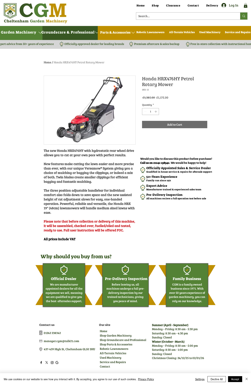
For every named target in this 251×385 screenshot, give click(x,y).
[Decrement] (145, 111)
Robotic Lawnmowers (114, 349)
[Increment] (156, 111)
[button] (246, 5)
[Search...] (243, 16)
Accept (235, 379)
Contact (105, 366)
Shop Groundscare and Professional (116, 340)
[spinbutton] (150, 111)
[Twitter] (47, 362)
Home (47, 62)
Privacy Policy (146, 379)
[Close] (246, 379)
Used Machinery (110, 357)
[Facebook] (41, 362)
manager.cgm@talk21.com (61, 341)
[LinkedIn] (52, 362)
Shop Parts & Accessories (116, 344)
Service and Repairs (113, 362)
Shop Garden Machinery (116, 335)
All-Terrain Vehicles (113, 353)
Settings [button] (200, 379)
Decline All (217, 379)
